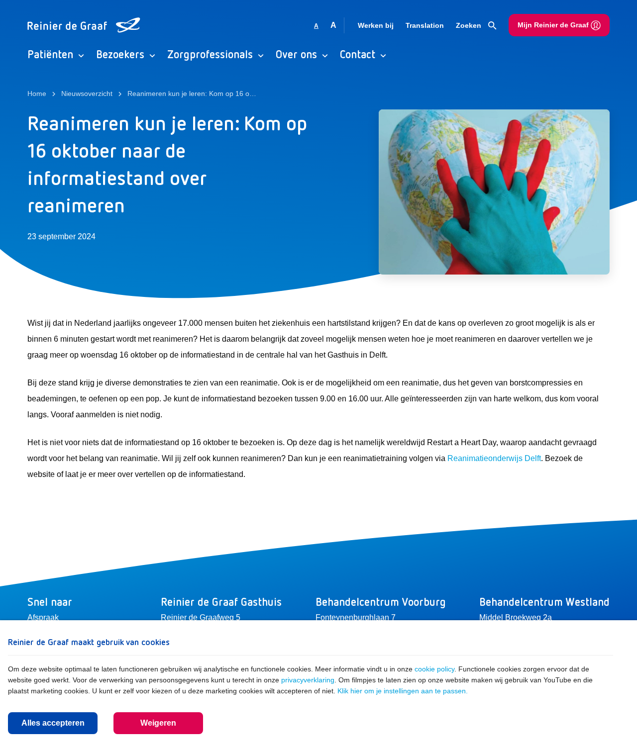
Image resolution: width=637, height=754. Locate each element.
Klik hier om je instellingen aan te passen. (402, 691)
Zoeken (469, 25)
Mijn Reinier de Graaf (554, 25)
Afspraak (43, 617)
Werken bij (376, 25)
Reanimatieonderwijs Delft (494, 458)
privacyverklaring (307, 680)
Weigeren (158, 723)
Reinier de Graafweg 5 (200, 617)
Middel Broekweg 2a (515, 617)
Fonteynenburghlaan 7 (356, 617)
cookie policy (434, 669)
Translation (425, 25)
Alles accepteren (53, 723)
